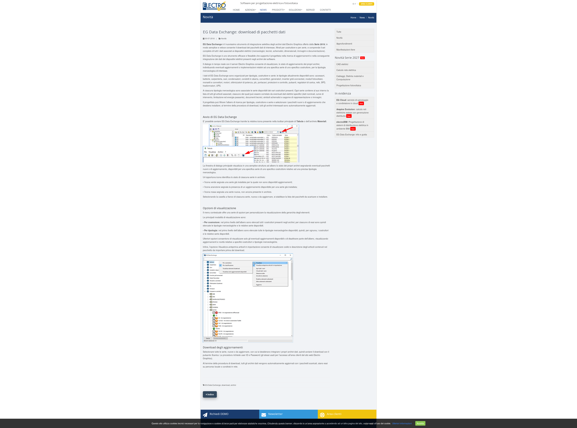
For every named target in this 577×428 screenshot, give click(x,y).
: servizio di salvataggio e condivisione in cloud (352, 101)
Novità (223, 38)
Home (236, 9)
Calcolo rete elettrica (346, 70)
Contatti (325, 9)
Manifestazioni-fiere (345, 49)
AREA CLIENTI (366, 4)
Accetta (420, 423)
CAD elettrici (342, 64)
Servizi (310, 9)
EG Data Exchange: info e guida (351, 134)
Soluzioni (295, 9)
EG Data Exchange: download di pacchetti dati (244, 32)
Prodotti (278, 9)
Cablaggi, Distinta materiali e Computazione (350, 78)
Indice (210, 394)
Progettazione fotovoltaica (348, 85)
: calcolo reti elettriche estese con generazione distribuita (352, 112)
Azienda (250, 9)
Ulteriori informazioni (402, 423)
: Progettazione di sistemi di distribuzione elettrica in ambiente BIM (352, 125)
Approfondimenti (344, 43)
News (263, 9)
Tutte (338, 31)
